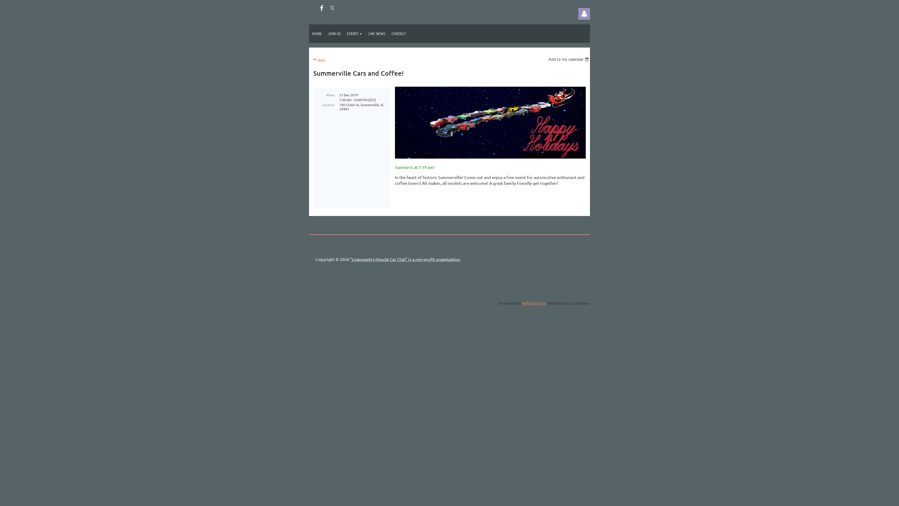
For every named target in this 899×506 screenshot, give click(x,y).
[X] (332, 8)
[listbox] (569, 59)
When (330, 95)
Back (321, 60)
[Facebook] (321, 8)
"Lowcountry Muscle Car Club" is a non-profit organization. (405, 259)
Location (328, 105)
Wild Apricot (534, 303)
